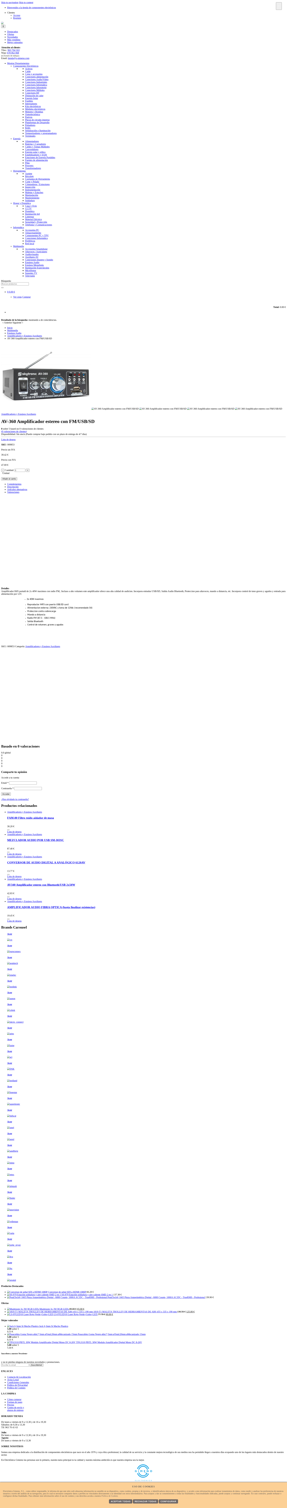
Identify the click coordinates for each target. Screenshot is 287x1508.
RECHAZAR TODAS (145, 1501)
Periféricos (30, 241)
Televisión (30, 276)
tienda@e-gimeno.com (18, 58)
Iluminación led (32, 214)
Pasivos (28, 117)
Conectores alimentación (36, 76)
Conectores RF (32, 93)
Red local (29, 243)
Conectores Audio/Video (36, 79)
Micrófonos (30, 270)
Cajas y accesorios (33, 74)
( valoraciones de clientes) (14, 431)
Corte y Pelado (32, 181)
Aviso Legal (13, 1379)
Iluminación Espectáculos (37, 268)
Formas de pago (14, 1402)
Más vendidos (13, 39)
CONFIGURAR (168, 1501)
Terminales (30, 136)
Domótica (29, 211)
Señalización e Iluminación (38, 130)
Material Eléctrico (33, 219)
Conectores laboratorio (35, 87)
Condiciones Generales (18, 1382)
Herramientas (19, 171)
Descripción (13, 486)
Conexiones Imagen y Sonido (39, 259)
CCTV (28, 208)
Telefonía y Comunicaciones (38, 224)
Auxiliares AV (32, 257)
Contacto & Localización (19, 1377)
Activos (28, 68)
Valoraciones (13, 492)
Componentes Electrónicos (25, 66)
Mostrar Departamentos (18, 63)
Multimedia (18, 246)
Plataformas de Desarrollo (37, 122)
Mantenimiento (32, 198)
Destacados (12, 31)
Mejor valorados (15, 42)
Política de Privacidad (17, 1385)
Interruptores (31, 103)
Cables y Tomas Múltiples (37, 146)
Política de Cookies (16, 1387)
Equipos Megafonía (34, 265)
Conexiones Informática (36, 238)
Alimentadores (32, 141)
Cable (28, 71)
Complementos (14, 484)
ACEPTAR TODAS (120, 1501)
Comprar (26, 297)
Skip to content (26, 2)
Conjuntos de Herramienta (37, 179)
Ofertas (10, 34)
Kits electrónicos (33, 106)
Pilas (27, 163)
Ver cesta (17, 297)
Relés (27, 128)
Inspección (30, 187)
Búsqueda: (6, 281)
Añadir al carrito (9, 479)
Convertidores (31, 149)
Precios (10, 1405)
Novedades (12, 37)
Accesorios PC (32, 230)
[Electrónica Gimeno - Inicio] (2, 23)
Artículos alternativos (17, 489)
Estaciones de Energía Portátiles (40, 157)
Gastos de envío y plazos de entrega (15, 1408)
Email (5, 783)
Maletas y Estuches (34, 192)
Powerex (29, 165)
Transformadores (33, 168)
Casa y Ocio (31, 206)
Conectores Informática (36, 85)
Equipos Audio (32, 262)
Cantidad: (9, 470)
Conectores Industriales (36, 82)
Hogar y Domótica (22, 203)
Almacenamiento (33, 233)
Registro (17, 18)
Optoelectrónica (32, 114)
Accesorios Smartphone (36, 249)
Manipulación (31, 195)
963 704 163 (14, 50)
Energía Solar (31, 98)
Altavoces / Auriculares (36, 251)
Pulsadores (30, 125)
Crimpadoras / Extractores (37, 184)
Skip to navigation (9, 2)
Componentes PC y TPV (37, 235)
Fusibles (29, 101)
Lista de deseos (8, 439)
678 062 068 (13, 53)
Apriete (28, 173)
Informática (18, 227)
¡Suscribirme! (36, 1365)
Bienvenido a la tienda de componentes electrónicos (31, 7)
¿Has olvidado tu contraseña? (15, 799)
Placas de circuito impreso (37, 120)
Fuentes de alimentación (36, 160)
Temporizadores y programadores (41, 133)
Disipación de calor (34, 95)
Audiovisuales (32, 254)
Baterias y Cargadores (35, 144)
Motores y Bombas (34, 111)
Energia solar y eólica (35, 152)
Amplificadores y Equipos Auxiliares (18, 414)
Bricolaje (29, 176)
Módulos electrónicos (35, 109)
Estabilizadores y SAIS (36, 155)
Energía (16, 138)
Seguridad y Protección (36, 222)
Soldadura (30, 200)
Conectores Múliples (35, 90)
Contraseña (7, 788)
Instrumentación (32, 189)
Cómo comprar (14, 1399)
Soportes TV (31, 273)
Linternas (29, 216)
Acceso (16, 15)
